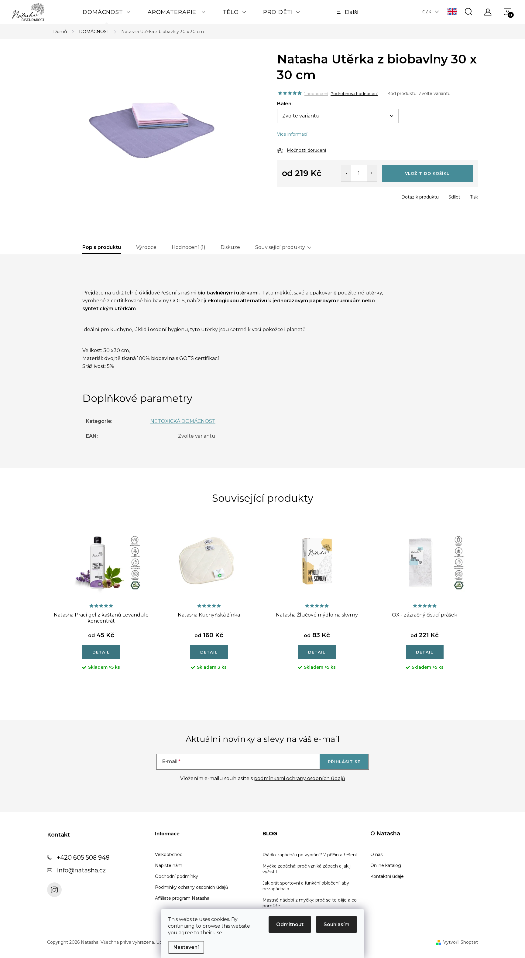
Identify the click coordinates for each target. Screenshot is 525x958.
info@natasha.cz (81, 870)
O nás (376, 854)
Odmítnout (290, 924)
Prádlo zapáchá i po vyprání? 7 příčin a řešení (309, 855)
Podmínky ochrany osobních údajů (191, 887)
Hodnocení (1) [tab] (188, 247)
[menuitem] (106, 12)
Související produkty (280, 247)
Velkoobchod (169, 854)
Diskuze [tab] (230, 247)
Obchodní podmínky (176, 876)
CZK (426, 12)
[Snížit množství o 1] (346, 173)
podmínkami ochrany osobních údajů (299, 778)
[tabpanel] (101, 604)
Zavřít (312, 195)
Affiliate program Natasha (182, 898)
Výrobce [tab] (146, 247)
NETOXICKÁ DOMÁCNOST (182, 421)
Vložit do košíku (427, 173)
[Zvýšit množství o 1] (372, 173)
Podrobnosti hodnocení (354, 93)
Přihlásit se (344, 761)
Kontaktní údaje (387, 876)
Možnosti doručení (306, 150)
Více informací (292, 134)
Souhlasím (336, 924)
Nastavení (186, 947)
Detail (101, 652)
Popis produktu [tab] (101, 247)
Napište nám (168, 865)
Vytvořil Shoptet (460, 942)
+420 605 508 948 (83, 857)
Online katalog (385, 865)
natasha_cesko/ (54, 889)
